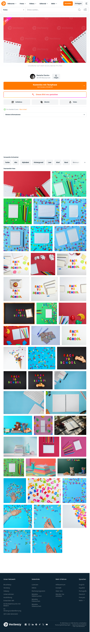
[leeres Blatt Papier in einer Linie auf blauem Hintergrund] (73, 210)
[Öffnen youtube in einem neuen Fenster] (47, 624)
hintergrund (38, 161)
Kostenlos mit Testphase (45, 85)
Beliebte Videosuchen (36, 604)
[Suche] (79, 9)
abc (15, 161)
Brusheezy (7, 584)
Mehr (53, 4)
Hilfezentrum (60, 584)
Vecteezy (7, 587)
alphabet (25, 161)
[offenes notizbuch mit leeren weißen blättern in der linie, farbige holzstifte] (18, 210)
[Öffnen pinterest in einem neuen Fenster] (36, 624)
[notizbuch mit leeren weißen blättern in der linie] (69, 183)
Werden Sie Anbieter (60, 594)
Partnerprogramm (38, 590)
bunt (66, 161)
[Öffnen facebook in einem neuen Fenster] (26, 624)
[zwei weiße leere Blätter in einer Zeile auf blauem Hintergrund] (70, 237)
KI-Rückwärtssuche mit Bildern (12, 604)
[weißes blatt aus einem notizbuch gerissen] (46, 210)
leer (49, 161)
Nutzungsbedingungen (61, 624)
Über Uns (59, 590)
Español (80, 587)
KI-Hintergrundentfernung (12, 609)
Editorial (43, 4)
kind (58, 161)
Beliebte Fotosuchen (36, 599)
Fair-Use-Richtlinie (77, 625)
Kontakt (58, 587)
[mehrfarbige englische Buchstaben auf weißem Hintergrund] (44, 489)
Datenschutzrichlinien (78, 624)
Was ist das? (23, 109)
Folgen (56, 78)
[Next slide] (81, 161)
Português (81, 590)
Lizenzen (35, 584)
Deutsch (80, 593)
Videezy (6, 590)
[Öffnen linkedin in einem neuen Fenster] (33, 624)
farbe (7, 161)
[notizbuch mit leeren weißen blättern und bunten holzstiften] (46, 312)
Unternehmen (9, 593)
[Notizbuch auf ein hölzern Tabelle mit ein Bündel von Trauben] (70, 424)
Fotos (22, 4)
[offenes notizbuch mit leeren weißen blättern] (49, 446)
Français (80, 596)
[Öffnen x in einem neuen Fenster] (43, 624)
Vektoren (10, 4)
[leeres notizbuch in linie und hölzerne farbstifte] (43, 263)
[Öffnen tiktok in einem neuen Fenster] (40, 624)
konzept (76, 161)
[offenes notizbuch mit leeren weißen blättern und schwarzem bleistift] (16, 237)
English (80, 584)
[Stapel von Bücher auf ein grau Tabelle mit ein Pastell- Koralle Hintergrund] (41, 466)
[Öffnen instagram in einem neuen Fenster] (29, 624)
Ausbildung (8, 596)
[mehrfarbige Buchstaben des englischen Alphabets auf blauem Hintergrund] (41, 357)
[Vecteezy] (3, 3)
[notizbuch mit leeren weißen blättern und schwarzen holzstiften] (43, 424)
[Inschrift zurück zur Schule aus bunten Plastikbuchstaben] (19, 312)
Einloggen (78, 3)
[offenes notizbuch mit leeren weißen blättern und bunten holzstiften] (17, 334)
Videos (31, 4)
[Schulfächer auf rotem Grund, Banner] (27, 183)
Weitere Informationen (13, 114)
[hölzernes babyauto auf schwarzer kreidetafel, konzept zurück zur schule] (40, 379)
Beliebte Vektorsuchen (37, 594)
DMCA (34, 587)
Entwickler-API (9, 600)
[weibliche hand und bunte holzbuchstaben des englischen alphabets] (15, 489)
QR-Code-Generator (11, 613)
